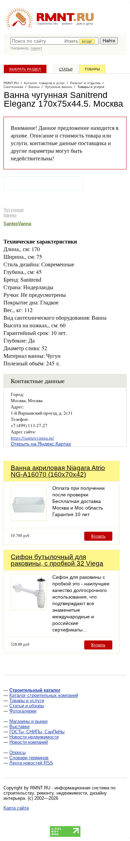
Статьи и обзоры (26, 705)
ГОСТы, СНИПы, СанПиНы (36, 731)
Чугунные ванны (13, 212)
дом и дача (85, 23)
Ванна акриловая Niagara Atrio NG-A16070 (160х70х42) (58, 471)
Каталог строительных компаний (43, 695)
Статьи (65, 69)
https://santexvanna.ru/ (32, 438)
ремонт (67, 23)
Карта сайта (16, 808)
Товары (92, 69)
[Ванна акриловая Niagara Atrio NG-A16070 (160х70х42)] (28, 519)
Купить (98, 536)
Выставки (19, 726)
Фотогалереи (22, 711)
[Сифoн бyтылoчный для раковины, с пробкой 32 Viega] (28, 608)
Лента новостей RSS (31, 762)
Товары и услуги (26, 700)
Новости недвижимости (34, 737)
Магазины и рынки (28, 721)
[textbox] (54, 41)
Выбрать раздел (25, 69)
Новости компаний (28, 742)
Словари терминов (29, 757)
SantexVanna (17, 223)
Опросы (17, 752)
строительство (47, 23)
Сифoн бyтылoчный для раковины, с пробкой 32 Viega (57, 560)
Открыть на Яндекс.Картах (41, 443)
